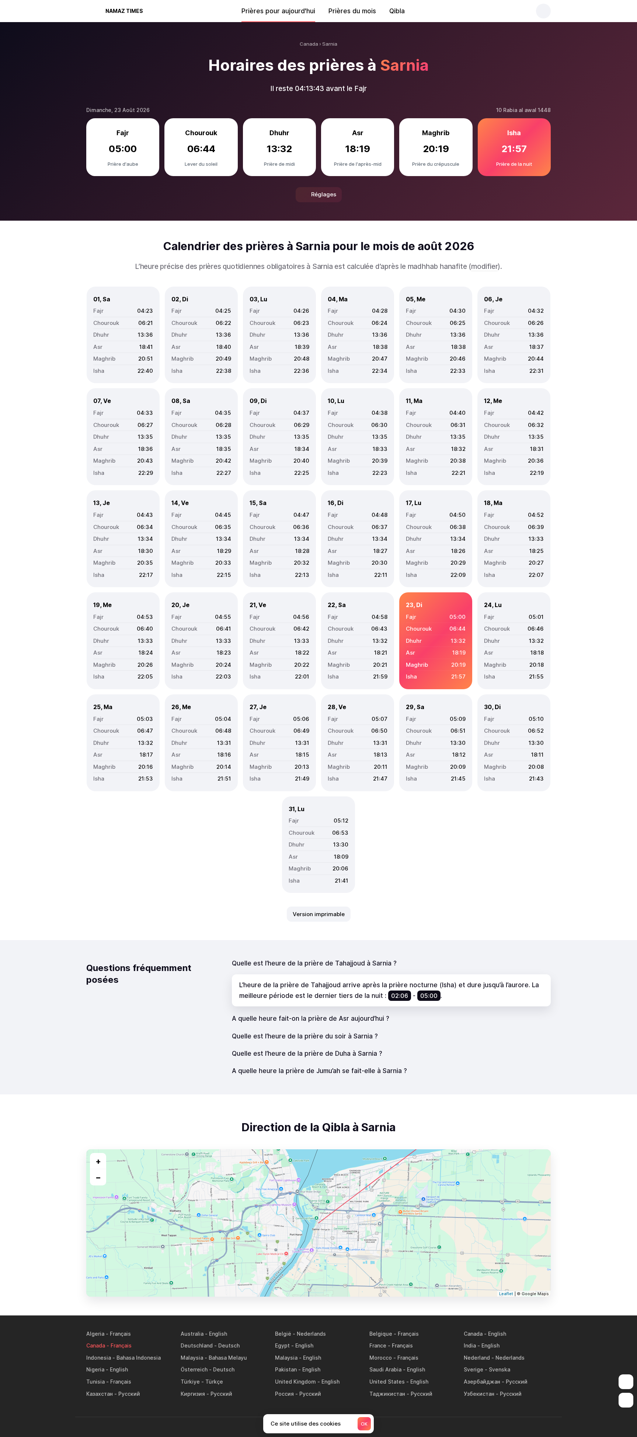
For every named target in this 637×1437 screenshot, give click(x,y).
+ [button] (98, 1161)
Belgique (380, 1334)
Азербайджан (482, 1381)
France (377, 1345)
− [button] (98, 1177)
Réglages (323, 194)
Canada (473, 1334)
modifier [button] (484, 266)
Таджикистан (387, 1394)
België (283, 1334)
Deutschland (197, 1345)
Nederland (477, 1357)
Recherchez (543, 11)
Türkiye (190, 1381)
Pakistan (286, 1369)
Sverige (473, 1369)
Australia (192, 1334)
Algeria (95, 1334)
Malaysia (192, 1357)
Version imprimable (319, 914)
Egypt (282, 1345)
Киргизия (193, 1394)
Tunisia (95, 1381)
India (470, 1345)
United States (387, 1381)
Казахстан (99, 1394)
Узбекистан (479, 1394)
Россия (284, 1394)
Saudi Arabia (385, 1369)
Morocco (380, 1357)
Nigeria (95, 1369)
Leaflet (506, 1293)
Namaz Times (124, 11)
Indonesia (98, 1357)
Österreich (194, 1369)
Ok (364, 1424)
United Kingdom (295, 1381)
